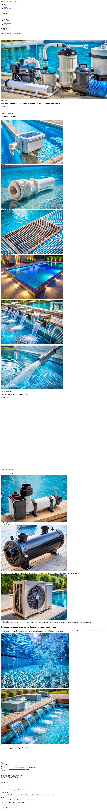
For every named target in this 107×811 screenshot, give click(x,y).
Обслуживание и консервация (24, 799)
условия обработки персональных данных (18, 769)
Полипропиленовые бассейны (18, 794)
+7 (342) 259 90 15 (5, 13)
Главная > (3, 31)
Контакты (5, 11)
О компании (6, 5)
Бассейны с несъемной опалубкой (45, 794)
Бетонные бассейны (5, 794)
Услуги (5, 7)
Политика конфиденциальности (9, 804)
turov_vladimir (4, 809)
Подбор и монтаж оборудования (9, 799)
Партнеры (6, 9)
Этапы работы (7, 8)
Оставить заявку (32, 767)
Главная (5, 4)
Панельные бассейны (31, 794)
